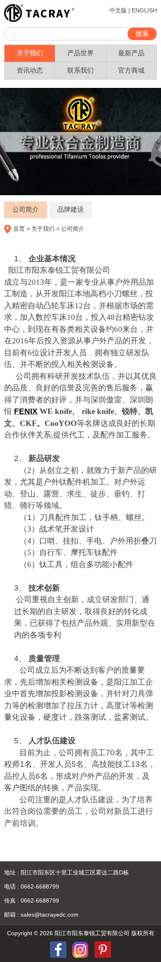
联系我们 (80, 70)
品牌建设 (70, 209)
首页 (19, 228)
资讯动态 (30, 70)
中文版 (118, 10)
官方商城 (131, 70)
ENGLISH (144, 10)
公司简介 (25, 209)
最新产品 (131, 53)
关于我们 (30, 53)
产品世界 (80, 53)
